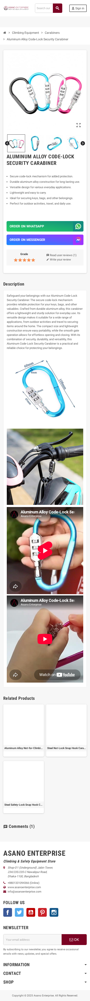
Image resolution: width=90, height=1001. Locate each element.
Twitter (19, 912)
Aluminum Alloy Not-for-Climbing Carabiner (23, 748)
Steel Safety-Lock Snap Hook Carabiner (23, 804)
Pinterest (42, 912)
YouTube (30, 912)
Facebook (7, 912)
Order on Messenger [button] (27, 240)
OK (76, 939)
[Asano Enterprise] (16, 8)
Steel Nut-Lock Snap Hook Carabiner (66, 748)
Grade (24, 254)
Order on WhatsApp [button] (27, 226)
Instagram (54, 912)
